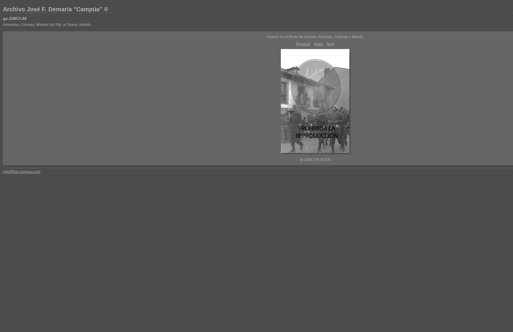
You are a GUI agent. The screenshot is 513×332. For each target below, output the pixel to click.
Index (318, 44)
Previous (303, 44)
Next (330, 44)
